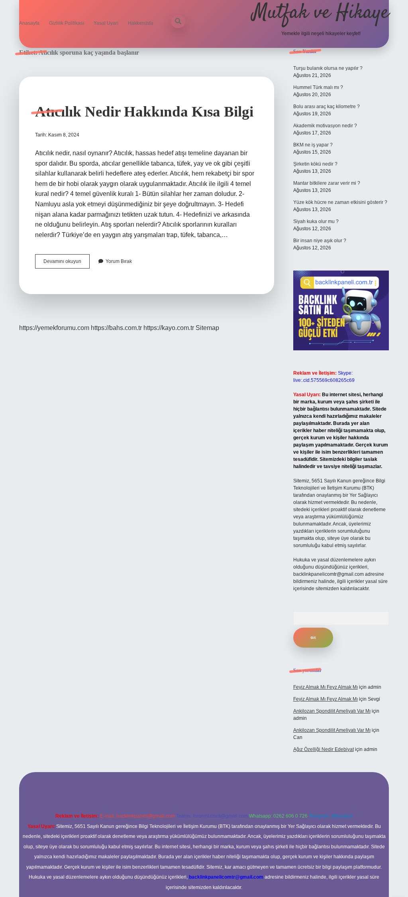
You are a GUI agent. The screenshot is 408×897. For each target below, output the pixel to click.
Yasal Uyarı (106, 23)
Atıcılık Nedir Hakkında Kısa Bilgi (144, 111)
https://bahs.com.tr (116, 327)
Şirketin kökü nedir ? (315, 164)
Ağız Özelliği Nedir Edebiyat (323, 749)
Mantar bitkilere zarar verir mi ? (326, 183)
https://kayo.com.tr (168, 327)
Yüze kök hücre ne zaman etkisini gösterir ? (340, 202)
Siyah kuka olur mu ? (316, 221)
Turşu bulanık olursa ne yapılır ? (328, 68)
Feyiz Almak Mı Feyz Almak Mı (325, 687)
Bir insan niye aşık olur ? (319, 240)
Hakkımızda (140, 23)
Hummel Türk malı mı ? (318, 87)
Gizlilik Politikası (66, 23)
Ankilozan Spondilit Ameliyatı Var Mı (332, 711)
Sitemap (207, 327)
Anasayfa (29, 23)
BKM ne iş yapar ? (313, 145)
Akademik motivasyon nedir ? (325, 125)
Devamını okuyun (66, 263)
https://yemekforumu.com (54, 327)
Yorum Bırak (119, 261)
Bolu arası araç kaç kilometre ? (326, 106)
